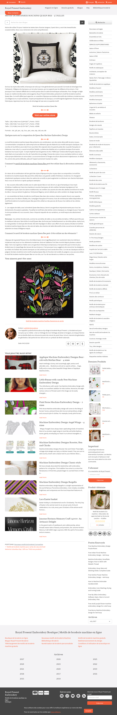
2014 (58, 678)
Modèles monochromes (97, 263)
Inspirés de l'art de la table (98, 249)
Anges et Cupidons (95, 64)
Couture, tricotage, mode (97, 339)
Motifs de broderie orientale (98, 285)
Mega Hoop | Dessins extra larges (98, 258)
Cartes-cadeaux (94, 214)
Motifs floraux (94, 192)
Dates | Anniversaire (96, 137)
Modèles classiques (95, 158)
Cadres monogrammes (97, 210)
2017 (58, 673)
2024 (22, 664)
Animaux (92, 60)
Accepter (88, 711)
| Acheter (100, 525)
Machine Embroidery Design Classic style (60, 462)
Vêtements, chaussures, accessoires (97, 163)
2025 (95, 659)
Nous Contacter (13, 13)
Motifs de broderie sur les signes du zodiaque (97, 351)
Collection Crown (95, 176)
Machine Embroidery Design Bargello (58, 482)
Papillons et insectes (96, 129)
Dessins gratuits (67, 8)
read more (42, 375)
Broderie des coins (95, 180)
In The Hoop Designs (96, 238)
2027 (22, 659)
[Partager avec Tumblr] (82, 344)
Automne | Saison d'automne (99, 52)
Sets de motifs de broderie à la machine (99, 333)
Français (91, 2)
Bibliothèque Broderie (50, 641)
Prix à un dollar (94, 293)
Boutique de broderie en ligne (16, 638)
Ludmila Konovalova (31, 328)
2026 (58, 659)
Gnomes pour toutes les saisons (97, 218)
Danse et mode (94, 141)
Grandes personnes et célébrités (96, 229)
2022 (95, 664)
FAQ (87, 8)
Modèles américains (96, 92)
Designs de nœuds (95, 125)
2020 (58, 669)
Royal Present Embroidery (18, 8)
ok (82, 22)
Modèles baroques (95, 100)
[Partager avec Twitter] (78, 344)
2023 (58, 664)
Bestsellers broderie (96, 33)
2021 (22, 669)
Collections (93, 169)
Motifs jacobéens (95, 242)
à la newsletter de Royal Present (99, 471)
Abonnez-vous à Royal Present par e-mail (99, 693)
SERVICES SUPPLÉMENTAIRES (99, 44)
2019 (95, 669)
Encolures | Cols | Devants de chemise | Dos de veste (99, 276)
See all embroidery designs (98, 328)
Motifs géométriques (96, 224)
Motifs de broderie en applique (99, 84)
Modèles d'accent (95, 88)
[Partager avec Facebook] (73, 344)
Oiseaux (92, 117)
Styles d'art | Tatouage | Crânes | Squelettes (100, 79)
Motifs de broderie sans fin (98, 184)
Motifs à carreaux (95, 155)
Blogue (80, 8)
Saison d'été (93, 56)
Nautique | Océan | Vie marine (99, 271)
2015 (22, 678)
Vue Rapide (100, 501)
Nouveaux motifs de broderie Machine (56, 638)
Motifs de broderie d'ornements (100, 281)
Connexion (12, 2)
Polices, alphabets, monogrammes (95, 197)
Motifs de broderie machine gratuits (92, 638)
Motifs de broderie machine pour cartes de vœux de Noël (26, 547)
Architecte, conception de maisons (98, 73)
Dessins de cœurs (95, 234)
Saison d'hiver (94, 48)
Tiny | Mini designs (95, 346)
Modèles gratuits (95, 206)
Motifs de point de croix (97, 172)
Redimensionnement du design (90, 641)
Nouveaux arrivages (96, 29)
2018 (22, 673)
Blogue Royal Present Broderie (16, 641)
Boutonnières (94, 133)
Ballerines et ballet (95, 103)
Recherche (101, 22)
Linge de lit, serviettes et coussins (97, 108)
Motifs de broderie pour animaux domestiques (97, 305)
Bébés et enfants (95, 114)
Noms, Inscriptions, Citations (99, 267)
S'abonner (100, 480)
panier (109, 2)
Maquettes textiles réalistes (98, 356)
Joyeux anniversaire (96, 96)
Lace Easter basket (48, 499)
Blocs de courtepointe (96, 311)
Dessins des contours (96, 297)
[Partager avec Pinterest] (68, 344)
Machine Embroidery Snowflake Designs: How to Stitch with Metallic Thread (99, 561)
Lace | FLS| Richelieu (96, 253)
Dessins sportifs (94, 342)
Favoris (22, 2)
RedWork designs (95, 314)
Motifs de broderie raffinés (98, 289)
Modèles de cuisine (95, 245)
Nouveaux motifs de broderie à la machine (28, 544)
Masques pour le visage (97, 188)
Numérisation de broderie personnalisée (57, 643)
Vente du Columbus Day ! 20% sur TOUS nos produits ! (23, 549)
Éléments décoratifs (96, 151)
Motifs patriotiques (95, 300)
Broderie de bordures (96, 121)
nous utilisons (55, 712)
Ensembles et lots (95, 37)
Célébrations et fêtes (96, 41)
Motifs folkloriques (95, 202)
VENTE (91, 325)
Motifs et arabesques (96, 68)
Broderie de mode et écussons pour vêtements (99, 145)
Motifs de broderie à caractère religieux (99, 319)
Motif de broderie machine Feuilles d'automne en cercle (45, 321)
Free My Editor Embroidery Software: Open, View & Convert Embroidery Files (98, 597)
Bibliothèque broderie (101, 8)
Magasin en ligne (51, 8)
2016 (95, 673)
